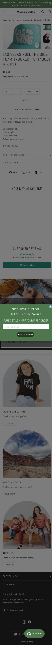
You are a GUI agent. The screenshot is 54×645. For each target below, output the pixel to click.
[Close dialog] (50, 306)
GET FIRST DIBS (25, 334)
